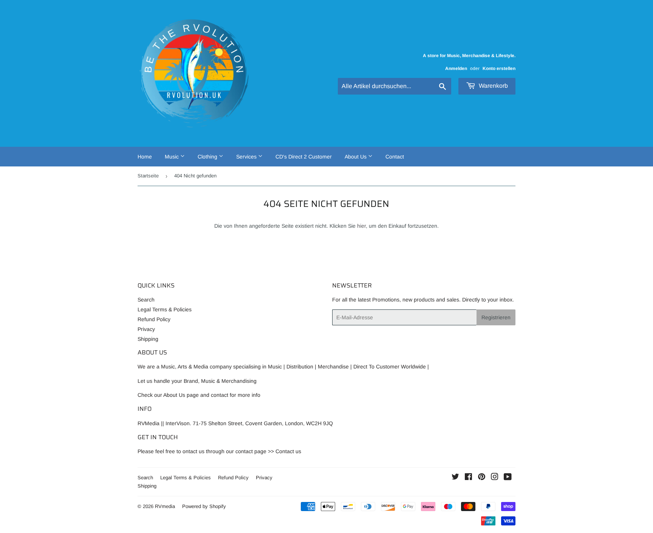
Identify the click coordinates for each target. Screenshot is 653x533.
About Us (356, 157)
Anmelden (456, 68)
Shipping (148, 339)
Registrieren (496, 317)
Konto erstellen (499, 68)
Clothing (208, 157)
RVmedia (165, 506)
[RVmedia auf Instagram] (494, 478)
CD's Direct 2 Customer (303, 157)
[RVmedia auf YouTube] (508, 478)
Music (172, 157)
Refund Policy (154, 319)
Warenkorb (492, 85)
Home (145, 157)
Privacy (146, 329)
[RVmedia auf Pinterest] (482, 478)
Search (146, 300)
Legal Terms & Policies (165, 309)
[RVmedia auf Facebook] (468, 478)
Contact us (288, 451)
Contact (394, 157)
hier (361, 226)
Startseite (148, 176)
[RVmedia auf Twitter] (455, 478)
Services (247, 157)
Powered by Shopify (204, 506)
